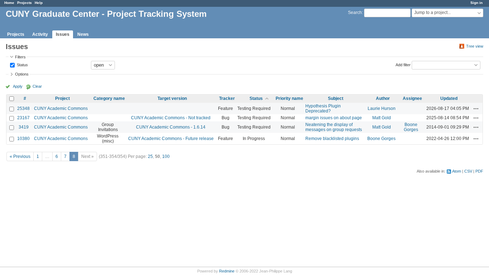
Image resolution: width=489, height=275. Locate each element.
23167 (23, 117)
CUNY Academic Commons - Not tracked (170, 117)
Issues (62, 34)
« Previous (20, 156)
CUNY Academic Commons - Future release (171, 138)
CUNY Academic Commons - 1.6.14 (170, 127)
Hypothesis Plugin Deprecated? (323, 108)
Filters (20, 57)
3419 (24, 127)
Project (62, 98)
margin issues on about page (333, 117)
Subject (335, 98)
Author (383, 98)
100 (166, 156)
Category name (109, 98)
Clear (37, 86)
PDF (479, 171)
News (83, 34)
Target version (172, 98)
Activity (40, 34)
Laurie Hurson (382, 108)
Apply (18, 86)
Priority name (289, 98)
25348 (23, 108)
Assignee (412, 98)
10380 (23, 138)
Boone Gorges (411, 127)
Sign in (476, 3)
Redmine (226, 271)
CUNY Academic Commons (61, 108)
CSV (468, 171)
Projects (24, 3)
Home (9, 3)
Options (22, 74)
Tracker (227, 98)
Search (355, 12)
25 (150, 156)
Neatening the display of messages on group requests (333, 127)
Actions (476, 108)
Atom (456, 171)
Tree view (474, 46)
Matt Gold (381, 117)
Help (39, 3)
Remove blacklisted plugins (332, 138)
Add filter (403, 64)
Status (22, 64)
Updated (448, 98)
